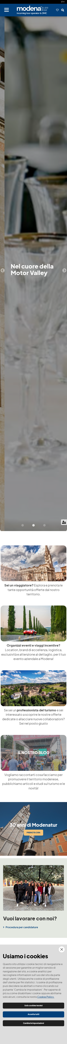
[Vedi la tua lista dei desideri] (57, 10)
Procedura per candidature (22, 927)
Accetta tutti (33, 1014)
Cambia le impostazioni (33, 1023)
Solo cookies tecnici (33, 1005)
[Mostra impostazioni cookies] (64, 522)
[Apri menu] (6, 10)
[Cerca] (62, 10)
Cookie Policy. (45, 996)
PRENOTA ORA (33, 832)
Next (64, 270)
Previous (2, 270)
